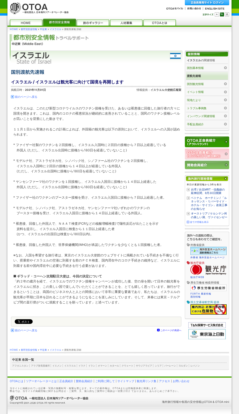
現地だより (194, 100)
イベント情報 (195, 92)
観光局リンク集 (146, 381)
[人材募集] (126, 22)
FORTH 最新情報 (200, 293)
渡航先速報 (194, 76)
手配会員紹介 (195, 124)
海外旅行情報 (170, 402)
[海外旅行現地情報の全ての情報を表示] (207, 178)
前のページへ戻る (26, 96)
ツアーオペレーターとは (41, 381)
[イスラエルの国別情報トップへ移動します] (207, 54)
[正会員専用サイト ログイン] (207, 2)
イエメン (57, 365)
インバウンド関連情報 (201, 116)
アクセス (164, 381)
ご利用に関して (105, 381)
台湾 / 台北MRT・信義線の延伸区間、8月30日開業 (208, 191)
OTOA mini (222, 402)
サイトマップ (125, 381)
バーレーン (170, 365)
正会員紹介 (66, 381)
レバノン (195, 365)
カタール (114, 365)
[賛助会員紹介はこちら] (207, 165)
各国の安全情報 (191, 402)
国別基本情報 (195, 68)
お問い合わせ (181, 381)
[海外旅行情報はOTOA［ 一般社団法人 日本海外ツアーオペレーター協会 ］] (38, 11)
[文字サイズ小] (217, 14)
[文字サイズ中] (222, 14)
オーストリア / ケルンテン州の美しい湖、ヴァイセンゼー (209, 215)
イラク (81, 365)
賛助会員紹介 (84, 381)
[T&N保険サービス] (207, 327)
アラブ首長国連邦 (40, 365)
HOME (14, 29)
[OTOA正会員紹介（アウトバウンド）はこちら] (207, 141)
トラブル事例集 (197, 108)
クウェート (127, 365)
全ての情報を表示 (199, 222)
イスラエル (55, 29)
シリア (158, 365)
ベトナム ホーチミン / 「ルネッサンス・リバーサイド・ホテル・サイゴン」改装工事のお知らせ (209, 203)
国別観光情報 (195, 84)
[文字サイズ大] (227, 14)
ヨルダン (183, 365)
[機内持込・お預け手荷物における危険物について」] (208, 313)
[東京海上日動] (207, 338)
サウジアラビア (144, 365)
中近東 (43, 29)
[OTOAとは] (159, 22)
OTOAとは (16, 381)
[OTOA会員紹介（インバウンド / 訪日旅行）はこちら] (207, 154)
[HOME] (26, 22)
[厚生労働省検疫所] (208, 290)
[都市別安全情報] (59, 22)
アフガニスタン (20, 365)
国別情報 (195, 296)
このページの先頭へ (170, 330)
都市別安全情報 (29, 29)
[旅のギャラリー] (93, 22)
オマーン (102, 365)
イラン (91, 365)
